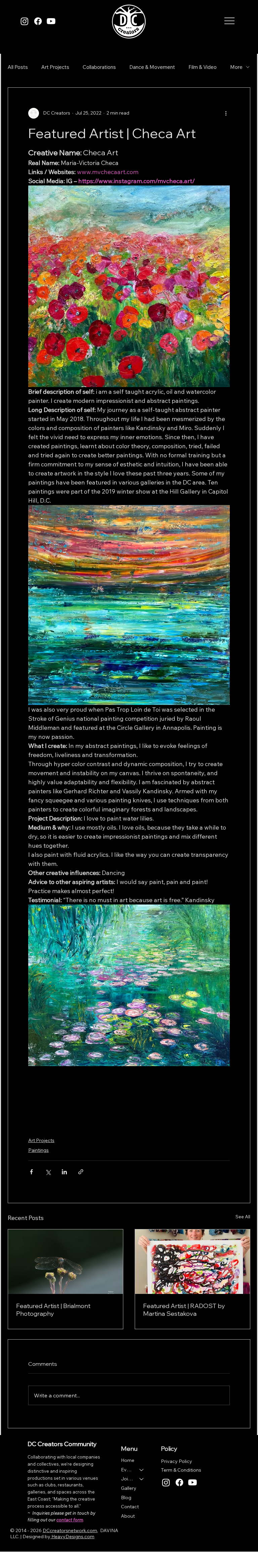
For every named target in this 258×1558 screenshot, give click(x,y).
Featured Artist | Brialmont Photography (53, 1309)
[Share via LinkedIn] (64, 1172)
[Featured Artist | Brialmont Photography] (65, 1261)
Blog (126, 1497)
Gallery (128, 1488)
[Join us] (141, 1479)
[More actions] (226, 113)
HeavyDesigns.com (72, 1536)
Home (127, 1460)
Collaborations (99, 67)
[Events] (141, 1470)
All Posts (18, 67)
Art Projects (55, 67)
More (236, 67)
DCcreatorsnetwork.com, (70, 1530)
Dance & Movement (152, 67)
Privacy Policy (176, 1461)
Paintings (38, 1150)
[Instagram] (24, 21)
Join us (127, 1479)
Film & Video (202, 67)
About (128, 1516)
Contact (130, 1507)
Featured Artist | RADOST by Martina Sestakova (184, 1309)
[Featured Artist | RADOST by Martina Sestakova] (192, 1261)
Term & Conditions (181, 1470)
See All (242, 1217)
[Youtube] (51, 21)
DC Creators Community (62, 1444)
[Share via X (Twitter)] (48, 1172)
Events (127, 1470)
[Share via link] (81, 1172)
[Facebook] (38, 21)
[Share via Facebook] (31, 1172)
